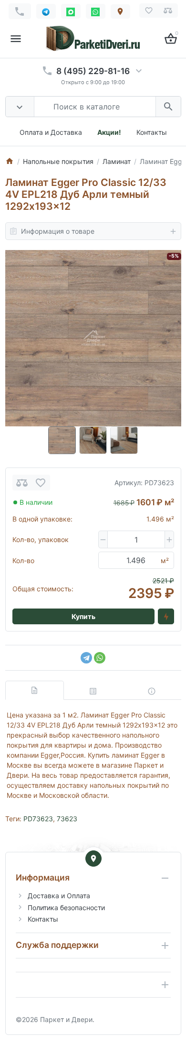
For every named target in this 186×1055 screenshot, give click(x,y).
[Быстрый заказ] (166, 617)
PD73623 (38, 819)
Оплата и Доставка (51, 132)
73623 (67, 819)
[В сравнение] (21, 482)
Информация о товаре (57, 231)
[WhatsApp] (99, 657)
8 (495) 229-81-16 (93, 71)
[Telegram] (86, 657)
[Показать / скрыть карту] (93, 858)
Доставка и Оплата (59, 896)
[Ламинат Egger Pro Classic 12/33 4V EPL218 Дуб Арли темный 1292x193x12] (93, 338)
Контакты (151, 132)
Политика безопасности (66, 907)
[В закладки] (40, 482)
